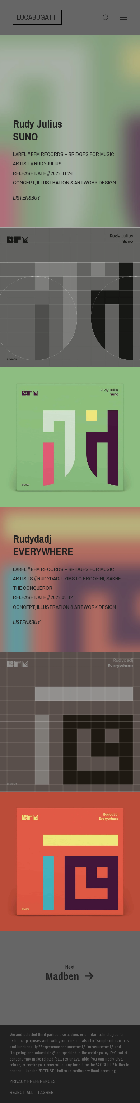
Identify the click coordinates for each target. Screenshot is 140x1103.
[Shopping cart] (102, 17)
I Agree (45, 1092)
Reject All (21, 1092)
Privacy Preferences (33, 1081)
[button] (123, 17)
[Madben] (70, 973)
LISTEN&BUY (26, 197)
